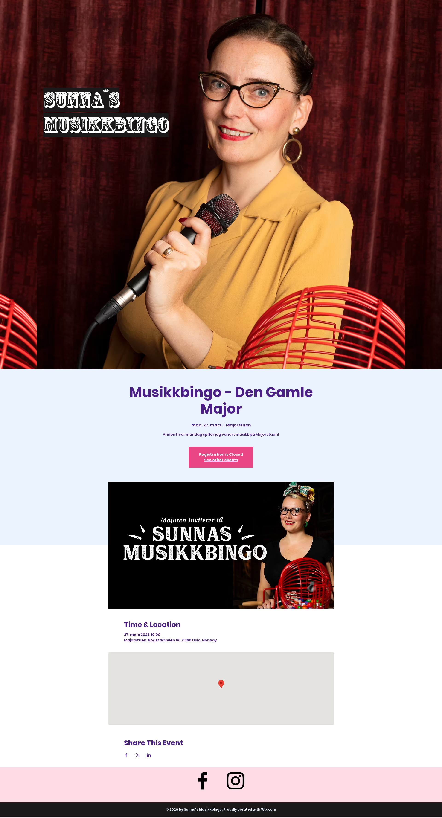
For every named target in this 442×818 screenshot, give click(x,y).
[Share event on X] (137, 755)
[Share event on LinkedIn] (149, 755)
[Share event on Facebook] (126, 755)
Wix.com (268, 809)
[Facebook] (202, 780)
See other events (221, 460)
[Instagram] (235, 780)
